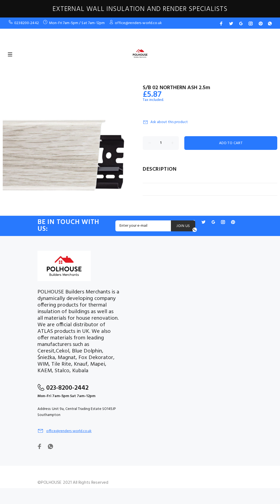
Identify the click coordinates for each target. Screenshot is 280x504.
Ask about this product (169, 122)
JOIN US (183, 226)
